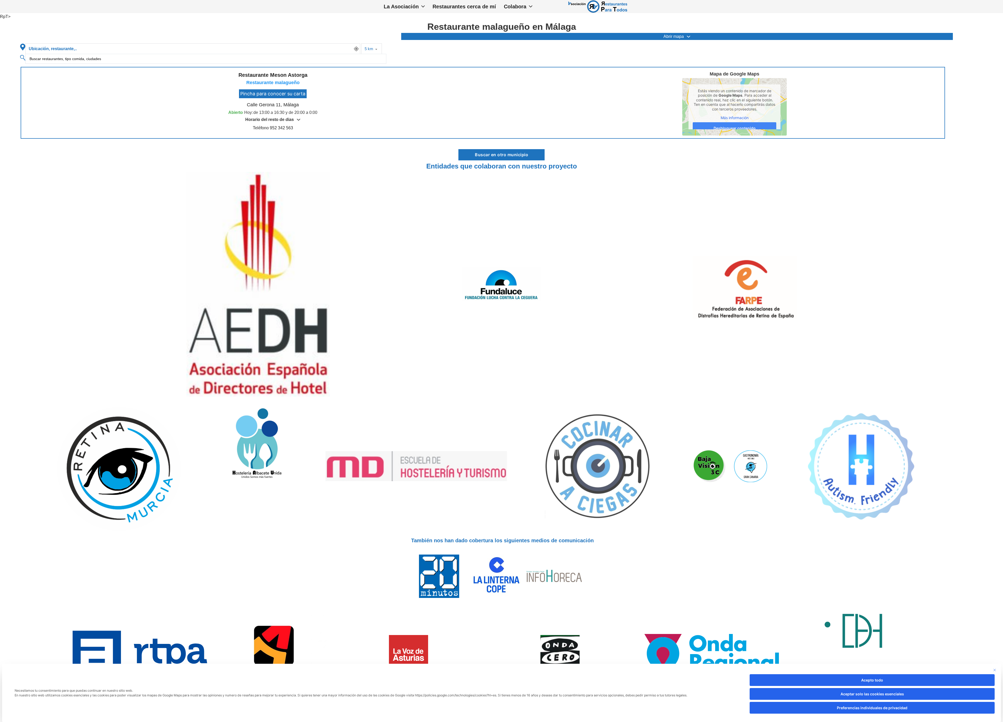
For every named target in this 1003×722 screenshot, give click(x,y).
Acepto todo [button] (872, 680)
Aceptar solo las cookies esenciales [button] (872, 694)
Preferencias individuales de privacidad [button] (872, 708)
